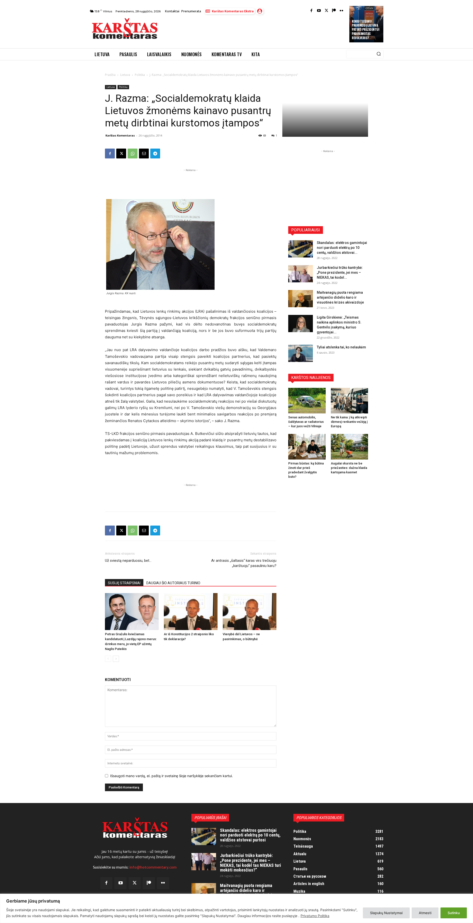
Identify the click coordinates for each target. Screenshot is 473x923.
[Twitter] (326, 11)
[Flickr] (341, 11)
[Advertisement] (254, 30)
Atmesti (425, 913)
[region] (236, 908)
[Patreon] (334, 11)
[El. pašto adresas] (144, 153)
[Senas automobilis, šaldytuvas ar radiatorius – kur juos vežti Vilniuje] (307, 400)
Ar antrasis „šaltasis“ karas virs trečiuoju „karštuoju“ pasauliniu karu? (243, 563)
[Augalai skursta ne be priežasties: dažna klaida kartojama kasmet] (349, 447)
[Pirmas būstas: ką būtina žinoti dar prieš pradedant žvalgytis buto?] (307, 447)
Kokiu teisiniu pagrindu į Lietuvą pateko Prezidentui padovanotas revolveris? (365, 29)
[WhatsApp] (132, 153)
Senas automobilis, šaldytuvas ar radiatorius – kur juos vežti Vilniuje (306, 421)
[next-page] (116, 659)
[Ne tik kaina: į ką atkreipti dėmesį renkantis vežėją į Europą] (349, 400)
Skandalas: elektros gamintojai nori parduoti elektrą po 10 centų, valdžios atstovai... (342, 248)
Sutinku (454, 913)
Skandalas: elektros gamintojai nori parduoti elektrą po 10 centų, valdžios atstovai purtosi (250, 835)
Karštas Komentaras (120, 135)
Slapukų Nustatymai (386, 913)
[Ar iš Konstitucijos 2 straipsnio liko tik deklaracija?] (191, 611)
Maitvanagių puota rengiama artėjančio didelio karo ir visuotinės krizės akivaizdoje (340, 297)
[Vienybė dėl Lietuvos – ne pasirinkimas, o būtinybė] (249, 611)
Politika (140, 75)
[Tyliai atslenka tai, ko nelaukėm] (300, 353)
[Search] (378, 54)
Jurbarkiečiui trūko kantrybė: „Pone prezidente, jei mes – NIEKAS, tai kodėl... (340, 272)
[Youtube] (319, 11)
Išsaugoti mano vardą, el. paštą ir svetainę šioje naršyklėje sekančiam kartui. (171, 776)
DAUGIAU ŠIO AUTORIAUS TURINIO (173, 583)
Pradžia (110, 75)
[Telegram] (155, 153)
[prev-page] (108, 659)
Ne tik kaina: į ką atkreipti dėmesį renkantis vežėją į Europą (349, 421)
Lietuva (125, 75)
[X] (121, 153)
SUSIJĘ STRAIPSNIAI (124, 583)
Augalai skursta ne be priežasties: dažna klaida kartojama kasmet (349, 468)
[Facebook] (311, 11)
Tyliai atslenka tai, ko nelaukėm (341, 347)
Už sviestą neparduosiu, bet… (128, 560)
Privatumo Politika (315, 916)
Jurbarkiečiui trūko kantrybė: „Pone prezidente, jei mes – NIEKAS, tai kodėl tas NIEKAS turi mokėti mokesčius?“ (250, 862)
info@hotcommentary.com (153, 867)
